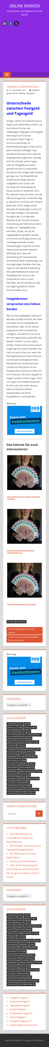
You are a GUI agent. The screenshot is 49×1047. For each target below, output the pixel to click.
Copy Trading (13, 735)
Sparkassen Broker (15, 789)
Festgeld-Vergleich (19, 997)
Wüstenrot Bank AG (26, 793)
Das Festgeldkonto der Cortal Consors (21, 631)
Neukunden (12, 775)
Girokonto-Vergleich (20, 1001)
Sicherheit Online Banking (18, 782)
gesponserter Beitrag (16, 93)
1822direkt (11, 724)
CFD (28, 731)
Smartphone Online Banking (19, 786)
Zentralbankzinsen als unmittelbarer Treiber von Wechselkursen (20, 837)
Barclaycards (30, 727)
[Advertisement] (24, 43)
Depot (38, 735)
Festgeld (35, 90)
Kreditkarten (12, 767)
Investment (32, 757)
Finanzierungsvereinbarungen (20, 749)
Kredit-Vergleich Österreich (23, 1025)
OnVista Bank (24, 775)
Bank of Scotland (14, 727)
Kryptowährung (27, 767)
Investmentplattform (16, 760)
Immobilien (11, 757)
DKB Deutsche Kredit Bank (18, 742)
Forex (37, 749)
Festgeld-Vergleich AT (20, 1021)
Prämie (22, 778)
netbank (37, 771)
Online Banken (24, 6)
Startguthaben (31, 789)
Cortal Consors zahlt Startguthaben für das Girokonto (23, 638)
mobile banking (25, 771)
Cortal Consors (27, 735)
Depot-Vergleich (18, 1017)
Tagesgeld (30, 93)
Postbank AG (12, 778)
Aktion (27, 724)
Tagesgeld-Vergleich (20, 1005)
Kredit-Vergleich (18, 1009)
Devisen (10, 738)
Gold (32, 753)
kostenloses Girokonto (17, 764)
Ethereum (11, 746)
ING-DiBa (21, 757)
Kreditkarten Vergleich (21, 1013)
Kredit (31, 764)
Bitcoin (10, 731)
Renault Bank (33, 778)
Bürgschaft (20, 731)
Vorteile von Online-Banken (23, 861)
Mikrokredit (12, 771)
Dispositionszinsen (23, 738)
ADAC (20, 724)
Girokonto (23, 753)
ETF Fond (34, 742)
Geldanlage (12, 753)
